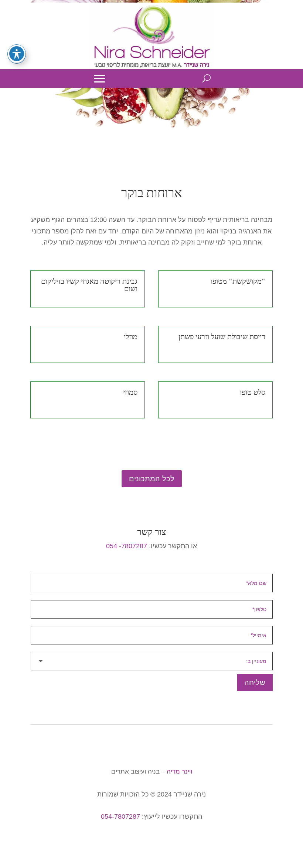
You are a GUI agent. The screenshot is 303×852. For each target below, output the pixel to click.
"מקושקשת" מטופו (238, 281)
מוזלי (130, 337)
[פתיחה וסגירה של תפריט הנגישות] (16, 54)
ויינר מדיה (179, 771)
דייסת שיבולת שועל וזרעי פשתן (221, 337)
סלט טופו (252, 392)
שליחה (254, 682)
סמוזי (130, 392)
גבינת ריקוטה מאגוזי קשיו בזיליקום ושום (89, 285)
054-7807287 (120, 816)
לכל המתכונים (151, 479)
